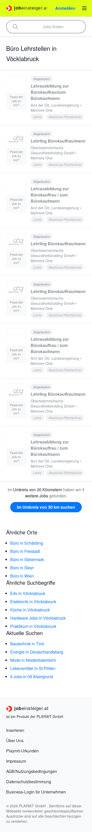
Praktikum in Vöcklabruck (33, 626)
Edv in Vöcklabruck (27, 593)
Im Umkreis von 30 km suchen (46, 507)
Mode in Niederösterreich (33, 660)
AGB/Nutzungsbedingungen (31, 771)
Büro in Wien (22, 576)
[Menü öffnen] (84, 8)
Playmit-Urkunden (22, 751)
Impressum (16, 761)
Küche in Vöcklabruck (30, 610)
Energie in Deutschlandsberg (36, 652)
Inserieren (15, 730)
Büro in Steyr (22, 568)
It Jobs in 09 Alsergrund (31, 676)
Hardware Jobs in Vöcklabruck (38, 618)
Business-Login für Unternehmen (36, 792)
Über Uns (15, 740)
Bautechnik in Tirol (27, 644)
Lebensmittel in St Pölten (32, 668)
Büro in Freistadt (25, 551)
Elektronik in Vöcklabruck (33, 601)
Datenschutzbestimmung (28, 781)
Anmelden (65, 8)
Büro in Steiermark (27, 559)
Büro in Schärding (26, 543)
